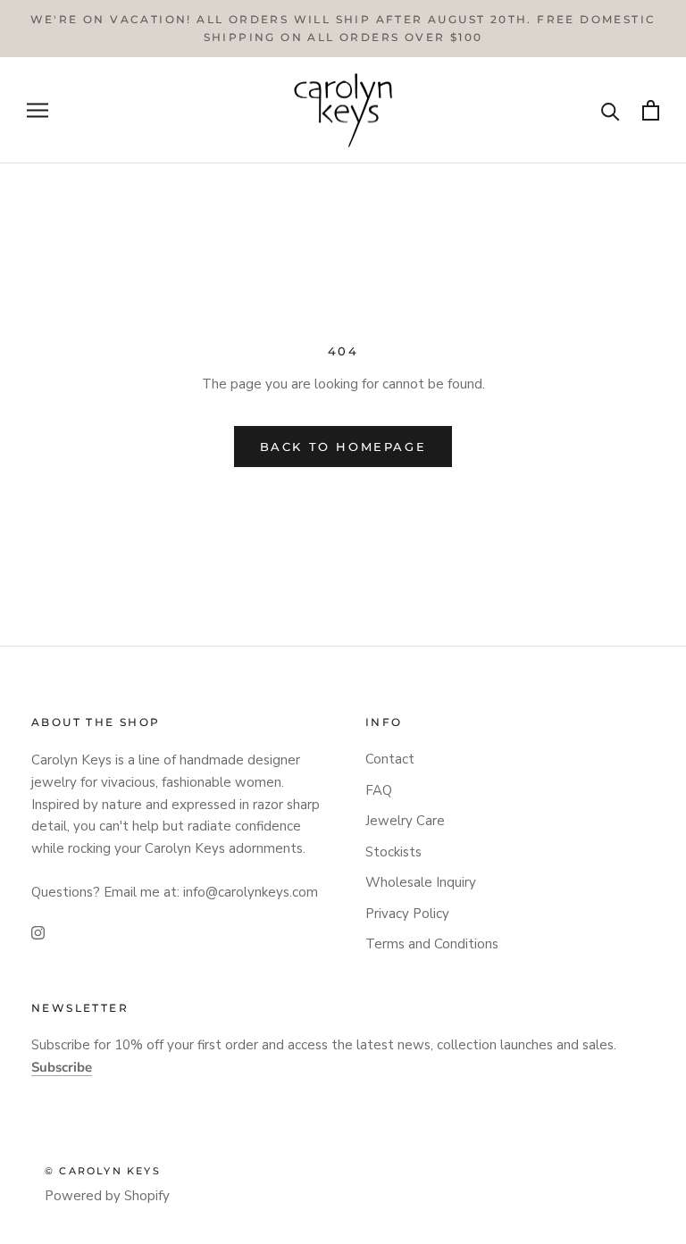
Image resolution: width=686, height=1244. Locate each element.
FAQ (378, 790)
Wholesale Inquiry (420, 882)
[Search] (610, 110)
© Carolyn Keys (103, 1171)
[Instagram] (38, 933)
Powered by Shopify (107, 1196)
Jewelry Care (405, 821)
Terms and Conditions (431, 944)
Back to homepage (343, 446)
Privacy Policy (407, 914)
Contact (389, 759)
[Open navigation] (37, 110)
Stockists (393, 852)
